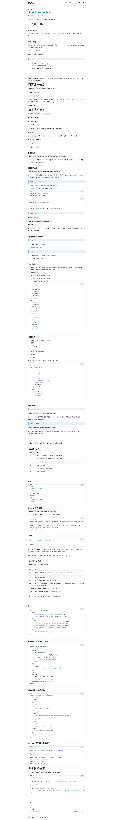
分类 (70, 3)
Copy (82, 191)
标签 (75, 3)
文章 (65, 3)
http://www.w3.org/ (34, 51)
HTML (29, 800)
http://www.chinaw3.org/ (35, 54)
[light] (83, 3)
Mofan (31, 3)
